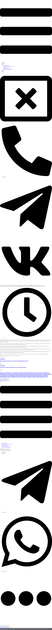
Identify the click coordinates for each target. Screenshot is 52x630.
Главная (3, 62)
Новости (3, 70)
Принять (9, 629)
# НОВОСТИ (2, 359)
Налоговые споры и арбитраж (7, 68)
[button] (26, 31)
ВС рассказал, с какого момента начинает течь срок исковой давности (13, 367)
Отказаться (11, 629)
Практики (3, 64)
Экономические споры (6, 65)
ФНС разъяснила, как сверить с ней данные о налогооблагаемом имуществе (14, 360)
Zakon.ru (4, 357)
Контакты (3, 71)
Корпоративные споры (6, 67)
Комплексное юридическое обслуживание (8, 66)
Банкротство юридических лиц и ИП (7, 69)
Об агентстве (3, 63)
